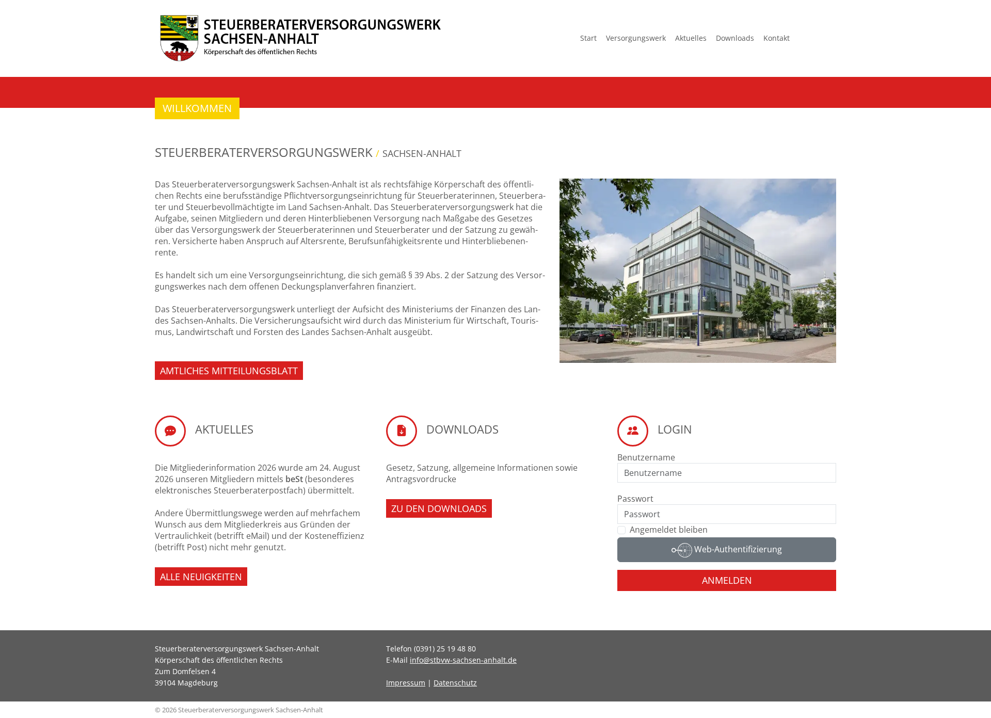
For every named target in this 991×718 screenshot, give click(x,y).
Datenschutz (455, 683)
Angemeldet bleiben (669, 529)
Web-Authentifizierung (737, 549)
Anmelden (727, 580)
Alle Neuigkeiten (201, 576)
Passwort (635, 498)
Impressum (405, 683)
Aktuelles (691, 38)
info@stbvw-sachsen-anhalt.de (463, 660)
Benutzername (646, 457)
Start (588, 38)
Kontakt (776, 38)
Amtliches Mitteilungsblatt (229, 370)
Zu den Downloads (439, 508)
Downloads (735, 38)
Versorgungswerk (636, 38)
